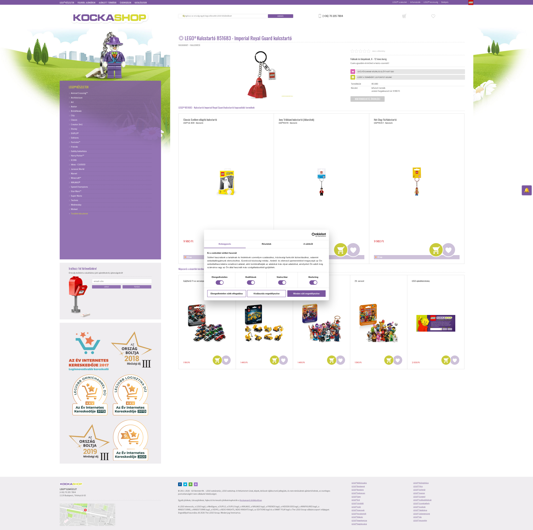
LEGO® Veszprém (420, 520)
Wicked (74, 209)
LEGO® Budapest (358, 486)
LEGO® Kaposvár (358, 510)
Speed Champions (79, 187)
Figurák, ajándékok (86, 2)
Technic (74, 200)
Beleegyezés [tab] (225, 244)
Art (72, 102)
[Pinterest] (196, 484)
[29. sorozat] (379, 323)
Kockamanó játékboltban (251, 500)
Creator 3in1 (77, 124)
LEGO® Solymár (419, 490)
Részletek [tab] (266, 244)
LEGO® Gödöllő (358, 503)
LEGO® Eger (356, 496)
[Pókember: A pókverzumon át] (321, 323)
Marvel (74, 173)
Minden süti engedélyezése (306, 293)
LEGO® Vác (417, 517)
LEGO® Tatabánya (420, 510)
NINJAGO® (75, 182)
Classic (74, 120)
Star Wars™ (76, 191)
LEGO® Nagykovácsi (359, 524)
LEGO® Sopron (419, 493)
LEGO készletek (67, 2)
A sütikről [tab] (308, 244)
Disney (74, 129)
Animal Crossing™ (79, 93)
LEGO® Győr (356, 507)
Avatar (74, 106)
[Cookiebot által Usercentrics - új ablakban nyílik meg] (314, 235)
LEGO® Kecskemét (359, 514)
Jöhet (106, 286)
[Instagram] (191, 484)
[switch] (251, 282)
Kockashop (183, 45)
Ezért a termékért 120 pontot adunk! (375, 77)
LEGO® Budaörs (358, 490)
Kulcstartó (195, 45)
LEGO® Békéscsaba (359, 483)
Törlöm (137, 286)
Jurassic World (77, 169)
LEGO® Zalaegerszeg (421, 514)
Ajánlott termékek (108, 2)
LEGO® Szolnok (419, 507)
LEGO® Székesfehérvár (422, 500)
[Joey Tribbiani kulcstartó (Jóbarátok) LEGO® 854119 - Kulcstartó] (321, 181)
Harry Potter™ (77, 155)
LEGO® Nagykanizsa (359, 520)
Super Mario (76, 196)
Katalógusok (141, 2)
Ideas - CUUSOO (78, 164)
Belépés (444, 2)
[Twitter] (185, 484)
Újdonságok (126, 2)
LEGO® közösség (430, 2)
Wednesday (76, 205)
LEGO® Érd (356, 500)
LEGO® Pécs (418, 486)
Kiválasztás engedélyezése (267, 293)
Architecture (76, 97)
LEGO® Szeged (419, 496)
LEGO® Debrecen (358, 493)
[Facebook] (180, 484)
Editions (75, 138)
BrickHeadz (76, 111)
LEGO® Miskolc (357, 517)
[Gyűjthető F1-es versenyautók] (207, 323)
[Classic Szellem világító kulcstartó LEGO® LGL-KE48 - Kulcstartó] (226, 181)
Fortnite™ (75, 142)
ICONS (74, 160)
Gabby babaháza (79, 151)
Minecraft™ (76, 178)
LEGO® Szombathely (421, 503)
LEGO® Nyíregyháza (421, 483)
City (73, 115)
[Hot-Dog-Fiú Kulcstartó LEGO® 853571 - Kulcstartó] (417, 181)
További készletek (79, 213)
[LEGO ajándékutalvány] (436, 323)
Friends (74, 147)
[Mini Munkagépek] (264, 323)
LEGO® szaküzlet (399, 2)
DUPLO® (75, 133)
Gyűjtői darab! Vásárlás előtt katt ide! (376, 71)
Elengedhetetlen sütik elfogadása (227, 293)
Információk (415, 2)
